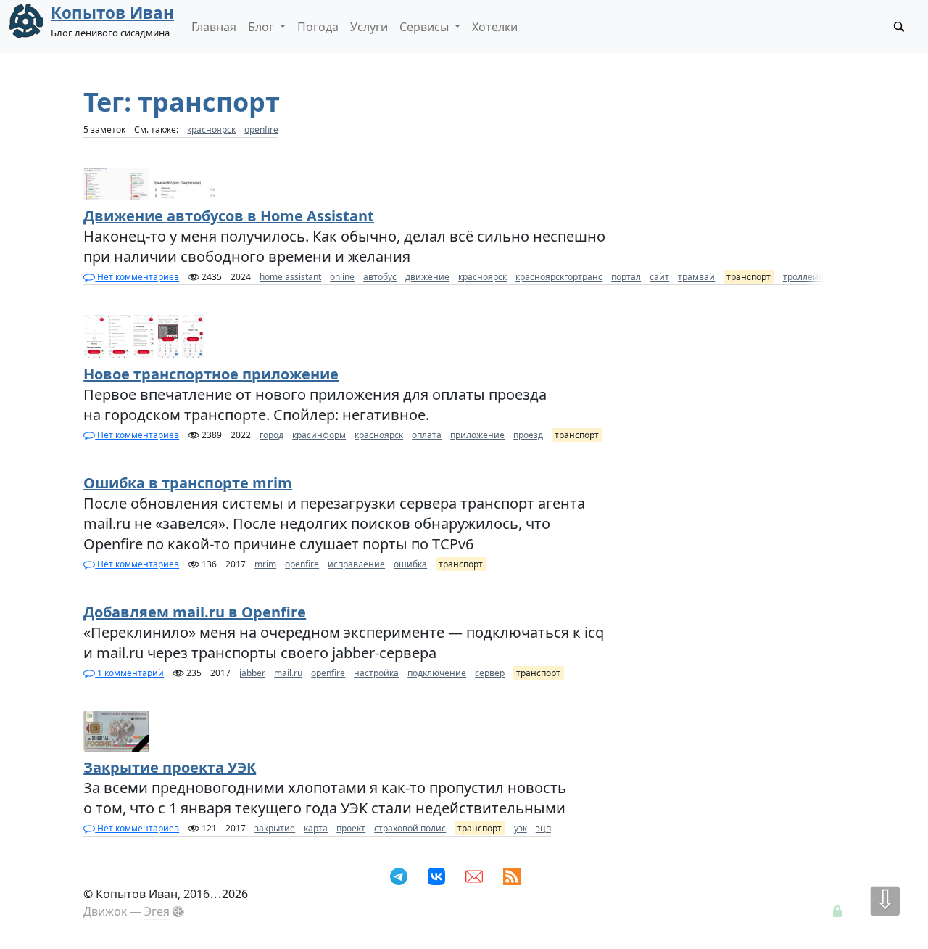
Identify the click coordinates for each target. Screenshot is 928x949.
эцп (543, 828)
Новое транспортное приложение (211, 374)
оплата (427, 435)
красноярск (211, 129)
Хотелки (495, 27)
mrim (265, 564)
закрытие (274, 828)
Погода (318, 27)
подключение (436, 673)
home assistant (290, 277)
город (271, 435)
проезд (528, 435)
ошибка (410, 564)
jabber (252, 673)
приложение (477, 435)
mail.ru (288, 673)
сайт (659, 277)
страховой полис (410, 828)
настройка (376, 673)
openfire (261, 129)
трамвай (696, 277)
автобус (380, 277)
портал (626, 277)
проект (350, 828)
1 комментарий (129, 673)
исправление (356, 564)
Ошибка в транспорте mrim (187, 483)
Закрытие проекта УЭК (169, 767)
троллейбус (807, 277)
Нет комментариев (137, 277)
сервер (490, 673)
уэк (520, 828)
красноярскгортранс (558, 277)
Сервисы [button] (425, 27)
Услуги (369, 27)
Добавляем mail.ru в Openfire (194, 612)
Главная (213, 27)
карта (316, 828)
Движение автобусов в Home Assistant (228, 216)
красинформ (319, 435)
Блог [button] (262, 27)
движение (427, 277)
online (342, 277)
